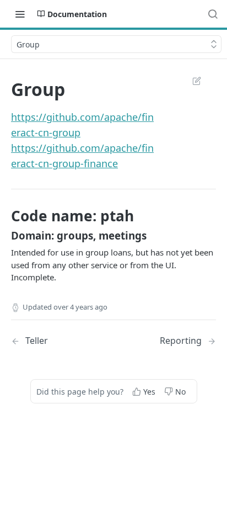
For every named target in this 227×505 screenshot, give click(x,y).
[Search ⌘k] (212, 14)
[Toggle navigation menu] (20, 14)
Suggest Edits (191, 80)
